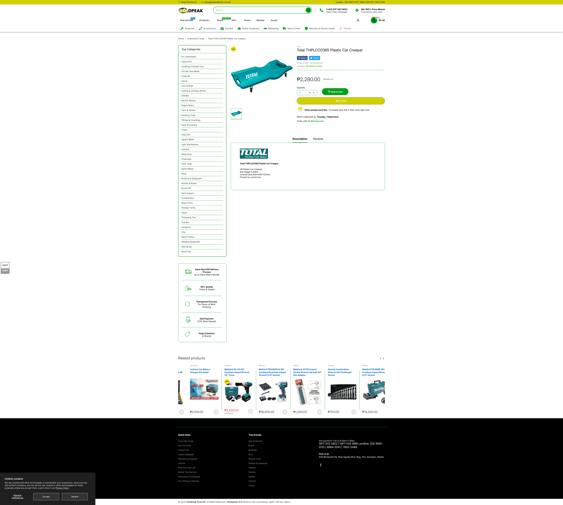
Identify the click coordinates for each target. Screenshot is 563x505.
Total (299, 46)
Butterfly (253, 450)
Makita (220, 365)
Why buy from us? (187, 467)
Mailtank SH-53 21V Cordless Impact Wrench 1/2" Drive (195, 372)
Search (181, 463)
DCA (251, 454)
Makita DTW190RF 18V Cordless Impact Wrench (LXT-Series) (333, 372)
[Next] (380, 358)
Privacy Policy (62, 488)
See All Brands (255, 441)
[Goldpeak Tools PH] (191, 10)
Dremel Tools (255, 459)
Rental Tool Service (187, 472)
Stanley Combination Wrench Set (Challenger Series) (298, 372)
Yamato (252, 481)
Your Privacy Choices (188, 481)
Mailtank (186, 365)
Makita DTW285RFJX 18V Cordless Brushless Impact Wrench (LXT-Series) (230, 372)
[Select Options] (312, 412)
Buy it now (341, 101)
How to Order (184, 445)
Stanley (289, 365)
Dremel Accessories (258, 463)
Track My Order (185, 441)
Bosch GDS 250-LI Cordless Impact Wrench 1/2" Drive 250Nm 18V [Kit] (369, 372)
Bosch (357, 365)
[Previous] (383, 358)
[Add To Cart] (208, 411)
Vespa (252, 485)
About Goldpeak (186, 454)
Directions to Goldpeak (189, 476)
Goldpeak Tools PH (195, 502)
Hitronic (252, 467)
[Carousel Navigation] (382, 358)
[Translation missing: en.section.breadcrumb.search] (308, 10)
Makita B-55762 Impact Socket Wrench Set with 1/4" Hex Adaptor (266, 372)
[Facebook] (320, 465)
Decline (74, 496)
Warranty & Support (187, 459)
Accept (46, 496)
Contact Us (183, 450)
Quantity (301, 87)
